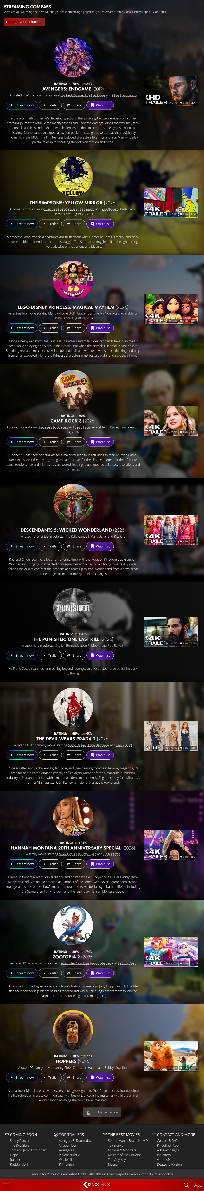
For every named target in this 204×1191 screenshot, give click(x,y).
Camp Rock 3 (73, 421)
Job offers (164, 1155)
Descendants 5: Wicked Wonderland (73, 530)
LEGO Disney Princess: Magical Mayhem (73, 307)
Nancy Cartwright (82, 209)
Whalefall (65, 1160)
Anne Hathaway (98, 745)
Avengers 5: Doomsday (75, 1141)
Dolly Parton (111, 854)
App (198, 1185)
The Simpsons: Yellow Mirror (73, 203)
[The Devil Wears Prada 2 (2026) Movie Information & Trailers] (73, 707)
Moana (113, 1164)
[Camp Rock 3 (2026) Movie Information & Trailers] (73, 389)
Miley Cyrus (67, 854)
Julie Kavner (109, 209)
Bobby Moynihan (116, 1067)
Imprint (146, 1174)
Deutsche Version (169, 1164)
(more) (101, 996)
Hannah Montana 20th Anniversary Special (73, 848)
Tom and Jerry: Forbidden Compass (31, 1150)
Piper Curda (72, 1067)
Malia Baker (98, 536)
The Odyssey (117, 1160)
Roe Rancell (116, 645)
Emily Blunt (124, 745)
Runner (15, 1160)
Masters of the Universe (124, 1155)
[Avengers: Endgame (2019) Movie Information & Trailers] (73, 57)
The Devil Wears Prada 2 (73, 739)
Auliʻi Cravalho (79, 313)
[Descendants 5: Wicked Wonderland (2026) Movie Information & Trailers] (73, 503)
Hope (14, 1155)
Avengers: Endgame (73, 89)
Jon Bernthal (69, 645)
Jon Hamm (90, 1067)
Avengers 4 (67, 1150)
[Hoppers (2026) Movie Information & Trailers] (73, 1030)
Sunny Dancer (19, 1141)
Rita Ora (119, 536)
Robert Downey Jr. (75, 95)
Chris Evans (97, 95)
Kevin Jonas (82, 427)
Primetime (66, 1164)
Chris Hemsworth (124, 95)
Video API (164, 1160)
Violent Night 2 (69, 1155)
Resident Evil (19, 1164)
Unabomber (67, 1145)
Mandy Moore (58, 313)
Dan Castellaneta (57, 209)
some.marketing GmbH (71, 1174)
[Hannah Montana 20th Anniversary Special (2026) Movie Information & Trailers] (73, 816)
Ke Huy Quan (127, 963)
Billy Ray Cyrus (86, 854)
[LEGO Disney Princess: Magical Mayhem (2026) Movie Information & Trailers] (73, 280)
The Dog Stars (19, 1145)
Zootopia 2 (73, 957)
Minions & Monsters (122, 1150)
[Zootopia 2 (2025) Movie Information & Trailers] (73, 925)
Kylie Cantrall (80, 536)
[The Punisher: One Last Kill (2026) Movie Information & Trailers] (73, 608)
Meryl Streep (77, 745)
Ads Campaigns (168, 1150)
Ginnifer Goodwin (76, 963)
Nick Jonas (60, 427)
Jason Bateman (100, 963)
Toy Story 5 (115, 1145)
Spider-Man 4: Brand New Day (129, 1141)
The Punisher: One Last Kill (73, 639)
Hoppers (73, 1061)
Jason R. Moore (90, 645)
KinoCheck (38, 1174)
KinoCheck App (168, 1145)
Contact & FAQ (167, 1141)
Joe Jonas (45, 427)
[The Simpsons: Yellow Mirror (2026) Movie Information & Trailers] (73, 176)
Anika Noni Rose (107, 313)
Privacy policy (163, 1174)
